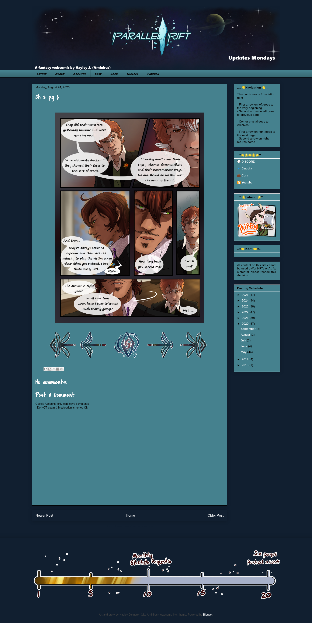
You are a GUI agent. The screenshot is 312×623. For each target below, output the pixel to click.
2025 (245, 294)
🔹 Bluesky (244, 168)
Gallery (132, 74)
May (244, 352)
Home (130, 515)
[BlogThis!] (50, 369)
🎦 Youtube (245, 182)
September (248, 328)
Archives (79, 74)
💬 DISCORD (246, 161)
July (244, 340)
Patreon (153, 74)
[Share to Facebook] (58, 369)
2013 (245, 365)
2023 (245, 306)
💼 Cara (242, 175)
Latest (41, 74)
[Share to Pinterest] (62, 369)
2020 (245, 323)
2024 (245, 300)
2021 (245, 318)
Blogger (207, 614)
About (59, 74)
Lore (114, 74)
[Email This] (46, 369)
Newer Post (44, 515)
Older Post (215, 515)
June (244, 346)
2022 (245, 312)
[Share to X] (54, 369)
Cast (98, 74)
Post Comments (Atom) (138, 526)
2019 (245, 359)
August (246, 334)
